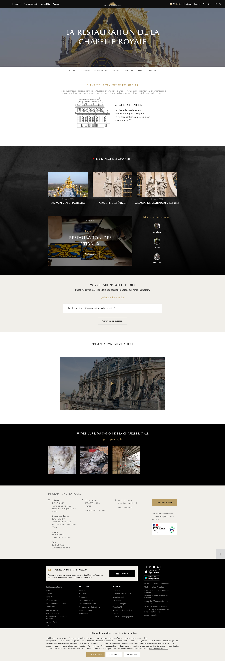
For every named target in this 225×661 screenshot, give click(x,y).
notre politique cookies (158, 649)
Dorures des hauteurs (68, 203)
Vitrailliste (157, 232)
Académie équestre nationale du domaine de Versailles (156, 611)
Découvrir (16, 4)
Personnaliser (131, 654)
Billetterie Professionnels (122, 594)
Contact (49, 594)
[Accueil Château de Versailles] (112, 4)
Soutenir (197, 4)
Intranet (49, 590)
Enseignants (83, 597)
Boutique (187, 4)
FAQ (140, 71)
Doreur (157, 248)
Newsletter (50, 597)
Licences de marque (53, 610)
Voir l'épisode (90, 254)
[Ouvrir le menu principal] (5, 4)
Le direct (116, 71)
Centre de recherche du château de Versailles (157, 591)
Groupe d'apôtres (112, 203)
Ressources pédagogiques (122, 617)
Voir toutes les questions (112, 321)
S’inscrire (124, 573)
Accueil (72, 71)
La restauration (101, 71)
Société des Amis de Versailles (155, 606)
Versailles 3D (117, 607)
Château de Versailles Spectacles (156, 584)
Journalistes (83, 613)
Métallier (157, 263)
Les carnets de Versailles (122, 610)
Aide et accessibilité (54, 613)
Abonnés (82, 590)
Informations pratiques (95, 511)
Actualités (45, 4)
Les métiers (129, 71)
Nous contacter (125, 508)
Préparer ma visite (31, 4)
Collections (116, 600)
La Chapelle (84, 71)
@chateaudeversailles (112, 297)
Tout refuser (115, 654)
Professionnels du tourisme (89, 607)
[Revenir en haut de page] (220, 554)
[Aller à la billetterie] (175, 4)
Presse (115, 613)
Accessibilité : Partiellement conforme (56, 618)
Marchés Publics (52, 622)
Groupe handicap (86, 600)
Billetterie (116, 590)
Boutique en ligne (119, 604)
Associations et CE (86, 610)
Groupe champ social (87, 604)
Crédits (48, 625)
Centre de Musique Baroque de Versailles (156, 597)
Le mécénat (151, 71)
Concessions (50, 607)
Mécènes (82, 594)
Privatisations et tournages (56, 603)
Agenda (56, 4)
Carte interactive (118, 597)
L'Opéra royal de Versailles (154, 587)
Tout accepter (96, 654)
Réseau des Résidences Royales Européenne (156, 602)
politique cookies (113, 641)
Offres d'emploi (52, 600)
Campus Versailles (151, 615)
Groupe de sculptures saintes (157, 203)
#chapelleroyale (113, 439)
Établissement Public (54, 587)
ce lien (153, 646)
